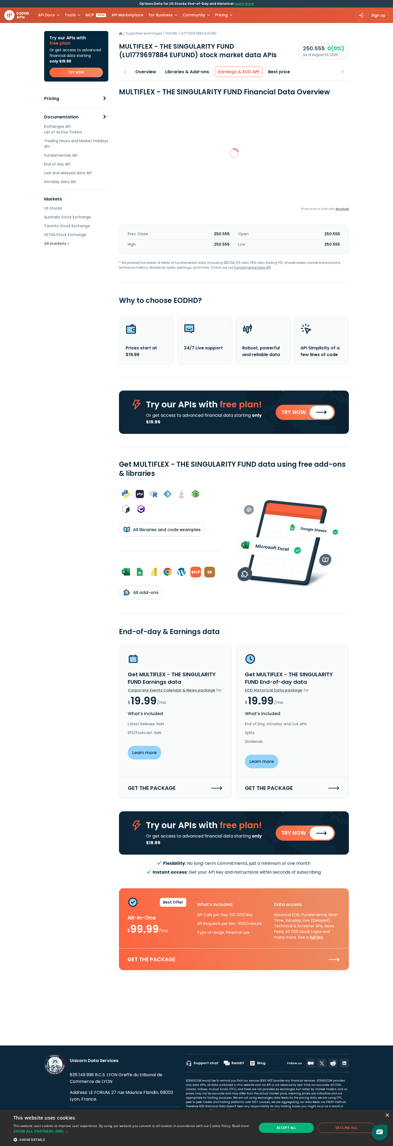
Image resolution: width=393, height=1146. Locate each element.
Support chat (206, 1063)
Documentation (61, 117)
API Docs (46, 15)
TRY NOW (76, 72)
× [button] (387, 1115)
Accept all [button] (286, 1127)
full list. (317, 937)
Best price (279, 72)
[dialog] (196, 1128)
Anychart (342, 209)
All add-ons (145, 592)
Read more (240, 1126)
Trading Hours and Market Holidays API (76, 143)
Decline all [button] (346, 1127)
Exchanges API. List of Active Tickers (63, 129)
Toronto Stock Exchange (67, 226)
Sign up (378, 15)
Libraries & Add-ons (187, 72)
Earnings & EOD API (238, 72)
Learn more (244, 3)
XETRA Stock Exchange (65, 234)
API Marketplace (127, 15)
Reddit (238, 1063)
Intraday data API (60, 181)
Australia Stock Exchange (67, 217)
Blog (261, 1063)
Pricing (51, 98)
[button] (131, 1131)
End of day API (57, 164)
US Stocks (53, 208)
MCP (95, 15)
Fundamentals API (61, 155)
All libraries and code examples (166, 530)
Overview (145, 72)
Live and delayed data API (68, 173)
